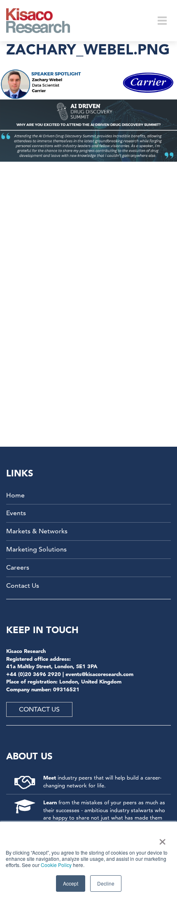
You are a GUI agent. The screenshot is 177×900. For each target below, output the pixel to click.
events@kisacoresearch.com (99, 674)
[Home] (43, 20)
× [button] (161, 839)
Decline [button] (105, 883)
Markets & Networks (37, 531)
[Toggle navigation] (162, 20)
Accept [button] (70, 883)
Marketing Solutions (36, 549)
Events (16, 513)
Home (15, 495)
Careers (17, 567)
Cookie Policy (56, 864)
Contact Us (22, 585)
